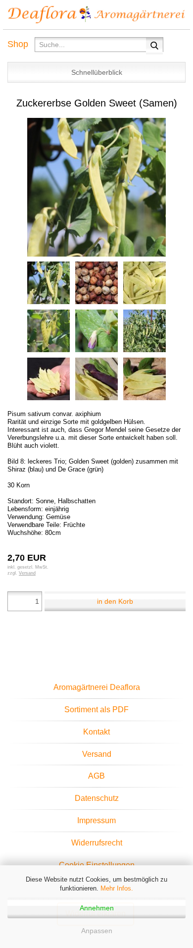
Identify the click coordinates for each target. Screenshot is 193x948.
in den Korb (115, 601)
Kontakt (96, 732)
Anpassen (96, 931)
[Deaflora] (96, 15)
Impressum (96, 820)
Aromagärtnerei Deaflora (96, 687)
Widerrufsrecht (96, 843)
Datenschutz (97, 798)
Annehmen (97, 908)
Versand (96, 754)
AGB (96, 776)
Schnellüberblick (96, 72)
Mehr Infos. (116, 888)
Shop (17, 44)
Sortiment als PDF (96, 709)
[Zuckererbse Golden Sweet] (96, 186)
